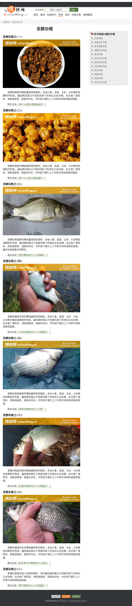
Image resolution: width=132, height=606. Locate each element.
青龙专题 (98, 54)
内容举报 (66, 596)
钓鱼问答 (76, 15)
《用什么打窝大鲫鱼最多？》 (32, 178)
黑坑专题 (98, 70)
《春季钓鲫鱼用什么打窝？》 (32, 409)
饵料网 (6, 22)
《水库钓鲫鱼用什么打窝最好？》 (34, 332)
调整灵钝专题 (100, 50)
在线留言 (76, 596)
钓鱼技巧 (51, 15)
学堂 (60, 15)
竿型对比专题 (100, 82)
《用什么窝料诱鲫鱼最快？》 (32, 104)
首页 (36, 15)
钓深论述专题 (100, 58)
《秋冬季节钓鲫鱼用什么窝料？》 (34, 563)
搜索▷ (74, 10)
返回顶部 (56, 596)
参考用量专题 (100, 46)
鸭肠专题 (98, 74)
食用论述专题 (100, 62)
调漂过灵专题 (100, 42)
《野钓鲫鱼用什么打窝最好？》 (33, 255)
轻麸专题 (98, 78)
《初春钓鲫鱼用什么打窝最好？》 (34, 486)
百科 (67, 15)
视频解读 (87, 15)
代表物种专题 (100, 66)
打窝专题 (98, 38)
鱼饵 (42, 15)
